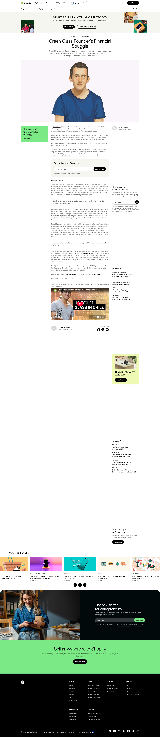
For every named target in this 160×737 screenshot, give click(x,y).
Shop (127, 685)
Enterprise (66, 3)
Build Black (72, 716)
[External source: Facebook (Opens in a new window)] (109, 731)
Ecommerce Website (94, 719)
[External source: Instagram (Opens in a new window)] (123, 731)
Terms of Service (48, 732)
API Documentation (113, 688)
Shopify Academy (93, 694)
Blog (22, 9)
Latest (56, 9)
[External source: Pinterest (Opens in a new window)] (137, 731)
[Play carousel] (80, 585)
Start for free (133, 3)
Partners (71, 691)
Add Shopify (118, 542)
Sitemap (71, 732)
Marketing (49, 9)
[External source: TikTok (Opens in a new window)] (128, 731)
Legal (70, 697)
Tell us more (95, 274)
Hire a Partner (92, 691)
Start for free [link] (99, 169)
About (71, 685)
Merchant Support (93, 685)
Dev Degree (110, 691)
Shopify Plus (130, 691)
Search (135, 9)
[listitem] (80, 569)
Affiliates (71, 694)
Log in (122, 3)
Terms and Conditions (124, 626)
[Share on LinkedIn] (107, 329)
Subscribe (139, 620)
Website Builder (92, 716)
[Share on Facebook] (98, 329)
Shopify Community (94, 697)
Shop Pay (129, 688)
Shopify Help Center (94, 688)
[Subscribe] (137, 202)
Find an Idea (30, 9)
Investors (72, 688)
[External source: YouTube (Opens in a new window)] (119, 731)
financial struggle (71, 274)
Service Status (73, 700)
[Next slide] (84, 585)
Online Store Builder (94, 713)
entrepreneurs (88, 253)
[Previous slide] (75, 585)
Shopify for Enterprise (132, 694)
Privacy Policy (128, 211)
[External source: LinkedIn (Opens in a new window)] (133, 731)
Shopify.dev (110, 685)
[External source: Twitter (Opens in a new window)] (114, 731)
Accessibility (72, 719)
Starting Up (39, 9)
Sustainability (73, 713)
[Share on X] (102, 329)
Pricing (58, 3)
